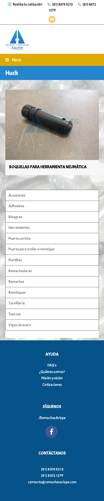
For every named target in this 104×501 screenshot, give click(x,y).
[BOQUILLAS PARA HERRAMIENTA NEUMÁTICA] (52, 125)
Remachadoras (20, 271)
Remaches (16, 281)
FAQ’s (52, 365)
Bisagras (15, 217)
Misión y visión (52, 378)
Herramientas (19, 227)
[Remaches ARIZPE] (17, 38)
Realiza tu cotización (27, 4)
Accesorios (16, 195)
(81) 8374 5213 (62, 4)
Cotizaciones (52, 384)
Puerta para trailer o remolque (31, 249)
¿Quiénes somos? (52, 371)
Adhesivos (16, 206)
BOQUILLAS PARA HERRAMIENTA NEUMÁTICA (48, 166)
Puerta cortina (19, 238)
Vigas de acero (19, 325)
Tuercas (14, 314)
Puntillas (15, 260)
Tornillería (16, 303)
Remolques (17, 292)
